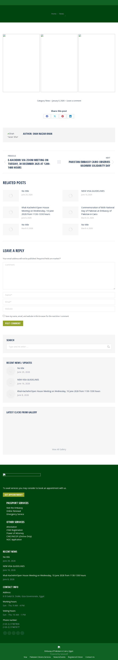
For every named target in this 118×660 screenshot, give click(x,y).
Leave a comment (74, 101)
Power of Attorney (15, 533)
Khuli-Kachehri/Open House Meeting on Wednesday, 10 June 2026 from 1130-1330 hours (38, 210)
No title (25, 190)
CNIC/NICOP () (19, 536)
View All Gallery (59, 449)
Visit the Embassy (14, 507)
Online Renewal (13, 511)
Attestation (11, 526)
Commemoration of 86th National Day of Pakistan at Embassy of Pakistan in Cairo (97, 210)
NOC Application (14, 539)
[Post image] (11, 196)
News (47, 101)
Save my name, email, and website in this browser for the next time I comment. (37, 316)
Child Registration (14, 530)
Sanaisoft (64, 654)
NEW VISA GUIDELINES (92, 190)
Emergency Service (15, 514)
